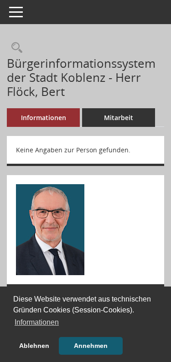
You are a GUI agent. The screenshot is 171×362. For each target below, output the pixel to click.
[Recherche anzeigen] (14, 47)
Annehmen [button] (91, 345)
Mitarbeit (118, 117)
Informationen (43, 117)
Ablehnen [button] (34, 345)
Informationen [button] (37, 322)
